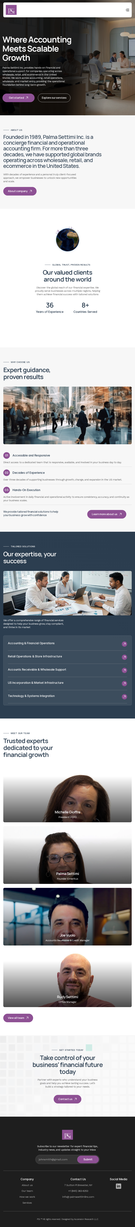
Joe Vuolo (67, 935)
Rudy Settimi (67, 996)
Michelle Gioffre (68, 812)
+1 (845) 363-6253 (78, 1190)
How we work (27, 1196)
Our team (27, 1190)
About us (27, 1184)
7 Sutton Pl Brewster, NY (78, 1184)
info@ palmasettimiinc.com (78, 1196)
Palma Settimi (67, 873)
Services (27, 1202)
